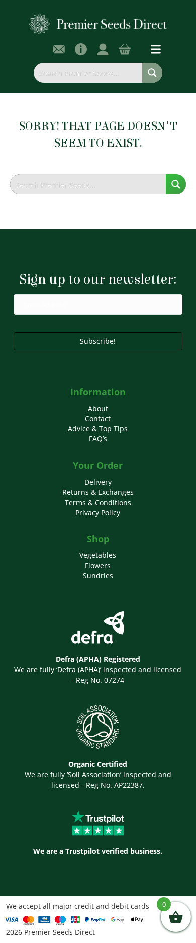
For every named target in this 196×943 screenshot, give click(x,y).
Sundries (98, 575)
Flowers (98, 565)
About (98, 408)
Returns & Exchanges (98, 492)
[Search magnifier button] (152, 73)
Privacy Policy (97, 512)
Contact (98, 418)
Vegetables (97, 555)
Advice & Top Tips (98, 428)
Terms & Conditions (98, 502)
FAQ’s (98, 438)
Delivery (98, 482)
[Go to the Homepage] (98, 23)
